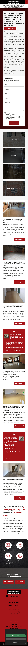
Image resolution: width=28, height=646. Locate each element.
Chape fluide (14, 156)
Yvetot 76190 (9, 458)
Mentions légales (14, 628)
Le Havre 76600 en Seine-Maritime (15, 455)
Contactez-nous (8, 581)
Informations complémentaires (14, 626)
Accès (14, 617)
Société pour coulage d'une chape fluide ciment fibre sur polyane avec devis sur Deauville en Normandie (14, 372)
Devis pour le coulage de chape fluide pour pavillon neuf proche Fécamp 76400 (13, 306)
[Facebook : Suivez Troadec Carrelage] (7, 596)
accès (4, 644)
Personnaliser (16, 642)
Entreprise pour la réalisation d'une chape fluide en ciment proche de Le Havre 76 (13, 221)
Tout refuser (16, 639)
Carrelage (14, 139)
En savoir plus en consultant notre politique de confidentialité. (14, 117)
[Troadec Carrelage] (14, 2)
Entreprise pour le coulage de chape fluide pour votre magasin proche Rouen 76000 (14, 263)
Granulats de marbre (14, 188)
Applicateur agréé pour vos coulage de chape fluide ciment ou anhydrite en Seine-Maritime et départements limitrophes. (13, 408)
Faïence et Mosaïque (14, 172)
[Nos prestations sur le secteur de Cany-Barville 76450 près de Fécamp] (6, 336)
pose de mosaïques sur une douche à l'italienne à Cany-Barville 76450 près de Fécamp (14, 509)
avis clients (16, 596)
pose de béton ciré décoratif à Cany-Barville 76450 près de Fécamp (13, 514)
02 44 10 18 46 (20, 581)
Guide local (14, 624)
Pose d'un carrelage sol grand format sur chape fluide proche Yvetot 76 (13, 480)
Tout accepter (15, 635)
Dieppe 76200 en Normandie (13, 452)
